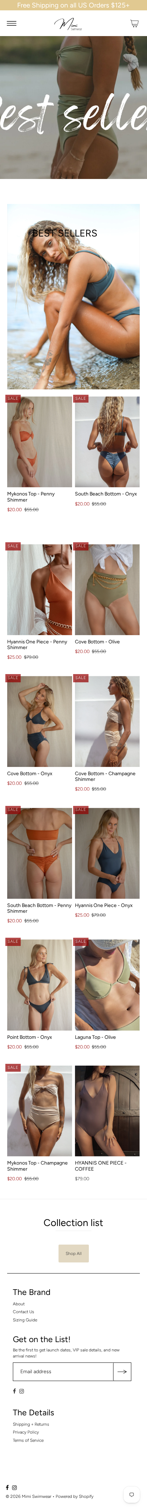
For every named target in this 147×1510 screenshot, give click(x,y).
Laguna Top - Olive (95, 1037)
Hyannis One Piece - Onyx (104, 905)
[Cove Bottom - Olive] (107, 589)
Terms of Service (28, 1440)
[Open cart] (134, 23)
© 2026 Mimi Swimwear (28, 1496)
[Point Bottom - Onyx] (39, 985)
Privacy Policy (26, 1432)
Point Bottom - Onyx (29, 1037)
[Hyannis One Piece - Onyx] (107, 853)
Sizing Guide (25, 1319)
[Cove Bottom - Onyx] (39, 721)
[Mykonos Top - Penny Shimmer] (39, 442)
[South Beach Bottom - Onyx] (107, 442)
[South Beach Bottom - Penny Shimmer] (39, 853)
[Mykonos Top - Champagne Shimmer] (39, 1111)
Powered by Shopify (74, 1496)
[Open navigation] (11, 23)
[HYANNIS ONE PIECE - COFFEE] (107, 1111)
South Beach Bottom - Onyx (106, 494)
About (19, 1303)
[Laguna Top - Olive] (107, 985)
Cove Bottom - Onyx (29, 773)
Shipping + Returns (31, 1424)
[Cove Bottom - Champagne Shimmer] (107, 721)
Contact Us (23, 1311)
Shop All (74, 1253)
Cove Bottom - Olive (97, 641)
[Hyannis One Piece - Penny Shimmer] (39, 589)
